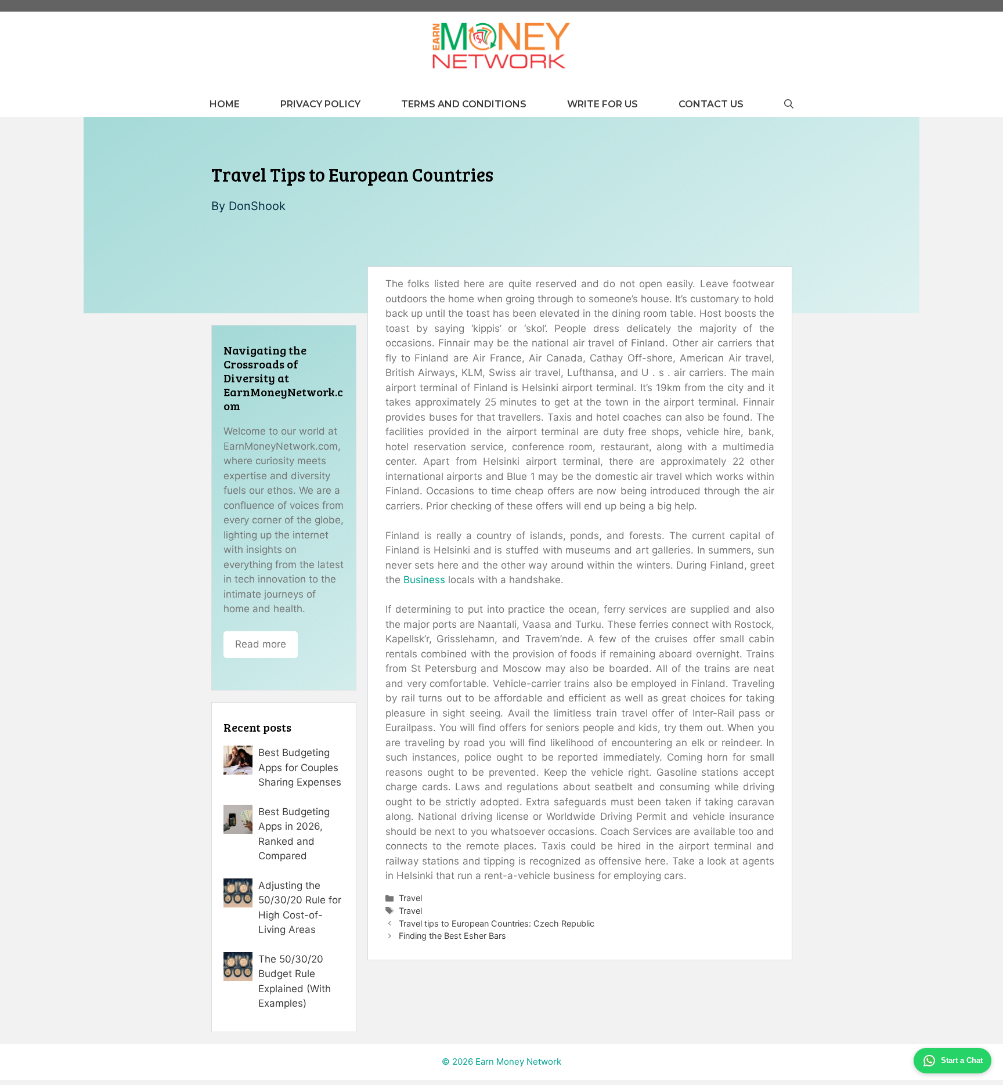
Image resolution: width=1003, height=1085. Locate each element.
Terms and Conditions (463, 104)
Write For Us (602, 104)
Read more (260, 644)
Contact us (711, 104)
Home (225, 104)
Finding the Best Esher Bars (452, 936)
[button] (789, 104)
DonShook (257, 206)
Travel (410, 898)
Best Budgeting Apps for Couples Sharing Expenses (299, 767)
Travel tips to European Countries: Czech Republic (496, 923)
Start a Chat (962, 1060)
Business (424, 579)
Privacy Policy (320, 104)
